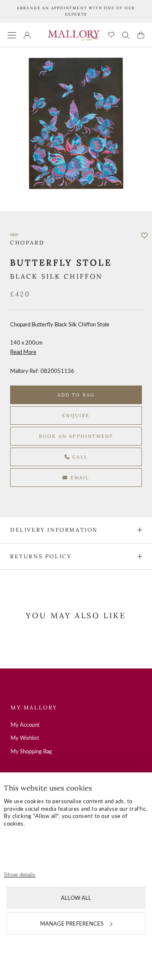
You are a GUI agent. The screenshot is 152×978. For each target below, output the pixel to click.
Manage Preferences (71, 923)
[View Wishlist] (111, 35)
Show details (19, 875)
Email (79, 478)
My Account (25, 724)
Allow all (76, 897)
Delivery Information (54, 529)
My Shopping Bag (31, 751)
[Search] (126, 35)
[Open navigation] (12, 35)
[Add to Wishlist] (144, 235)
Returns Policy (40, 556)
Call (78, 457)
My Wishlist (25, 737)
